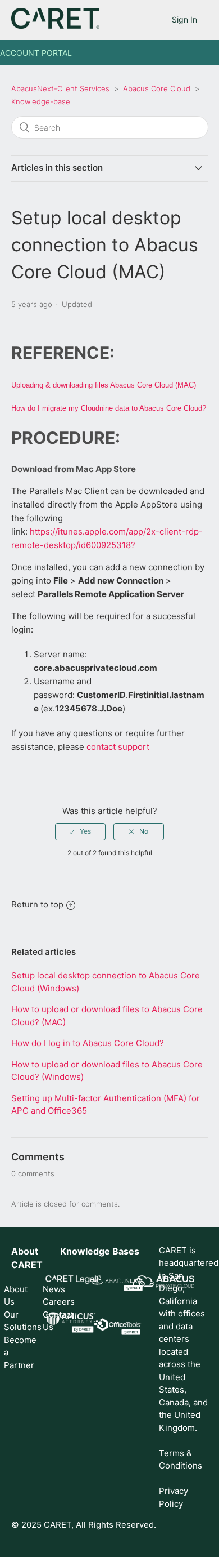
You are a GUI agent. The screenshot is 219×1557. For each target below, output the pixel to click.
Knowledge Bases (99, 1251)
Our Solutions (16, 1321)
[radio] (80, 831)
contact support (117, 746)
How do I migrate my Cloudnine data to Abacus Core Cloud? (108, 408)
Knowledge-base (40, 101)
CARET (27, 1264)
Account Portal (36, 52)
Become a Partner (16, 1352)
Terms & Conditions (180, 1459)
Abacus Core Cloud (156, 88)
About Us (16, 1295)
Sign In (184, 19)
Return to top (37, 904)
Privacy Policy (173, 1497)
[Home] (55, 25)
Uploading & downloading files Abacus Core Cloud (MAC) (103, 385)
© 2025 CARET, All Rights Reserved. (83, 1524)
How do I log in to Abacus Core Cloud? (87, 1043)
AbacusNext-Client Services (60, 88)
